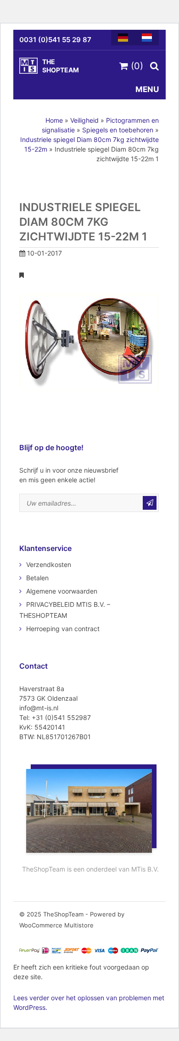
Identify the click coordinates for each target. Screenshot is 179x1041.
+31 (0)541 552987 (61, 717)
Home (54, 120)
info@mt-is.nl (38, 708)
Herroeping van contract (63, 628)
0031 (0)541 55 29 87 (55, 39)
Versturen (150, 503)
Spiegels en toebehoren (117, 130)
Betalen (37, 578)
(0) (135, 66)
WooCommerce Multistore (56, 925)
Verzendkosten (48, 564)
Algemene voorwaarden (61, 591)
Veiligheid (84, 120)
